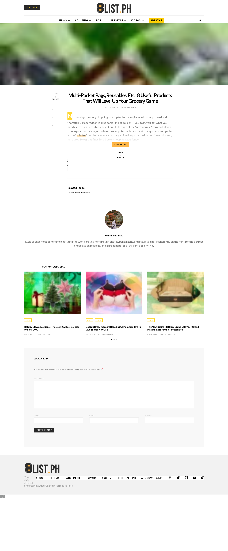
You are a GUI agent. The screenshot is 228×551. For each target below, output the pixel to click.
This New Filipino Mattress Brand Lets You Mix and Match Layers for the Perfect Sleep (173, 328)
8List (89, 320)
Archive (107, 478)
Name (37, 415)
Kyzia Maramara (114, 235)
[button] (112, 339)
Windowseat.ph (152, 478)
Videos (136, 20)
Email (92, 415)
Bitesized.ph (127, 478)
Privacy (91, 478)
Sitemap (55, 478)
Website (148, 416)
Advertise (73, 478)
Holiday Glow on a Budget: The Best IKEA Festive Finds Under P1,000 (51, 328)
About (40, 478)
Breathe (156, 20)
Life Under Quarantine (80, 193)
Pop (98, 20)
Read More (120, 145)
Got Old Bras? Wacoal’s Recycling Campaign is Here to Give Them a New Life (113, 328)
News (63, 20)
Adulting (81, 20)
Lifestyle (116, 20)
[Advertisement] (114, 520)
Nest (28, 320)
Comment (38, 379)
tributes (81, 135)
